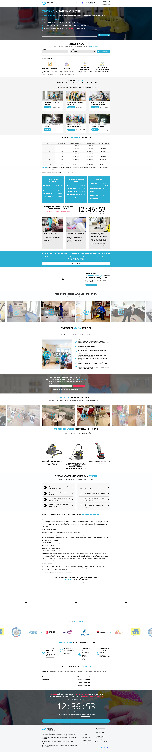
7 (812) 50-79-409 (85, 718)
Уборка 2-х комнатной (83, 681)
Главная (44, 58)
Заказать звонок (107, 3)
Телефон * (44, 49)
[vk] (104, 749)
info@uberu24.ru (92, 2)
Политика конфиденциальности (47, 750)
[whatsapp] (77, 3)
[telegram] (79, 3)
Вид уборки (72, 49)
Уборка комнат (46, 678)
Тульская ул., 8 (100, 739)
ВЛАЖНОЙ (76, 465)
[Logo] (49, 3)
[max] (82, 3)
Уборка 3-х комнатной (83, 684)
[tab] (63, 334)
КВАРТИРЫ (70, 468)
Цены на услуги (51, 167)
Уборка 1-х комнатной (83, 678)
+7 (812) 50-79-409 (106, 1)
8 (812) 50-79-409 (72, 389)
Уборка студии (46, 681)
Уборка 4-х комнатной (83, 687)
